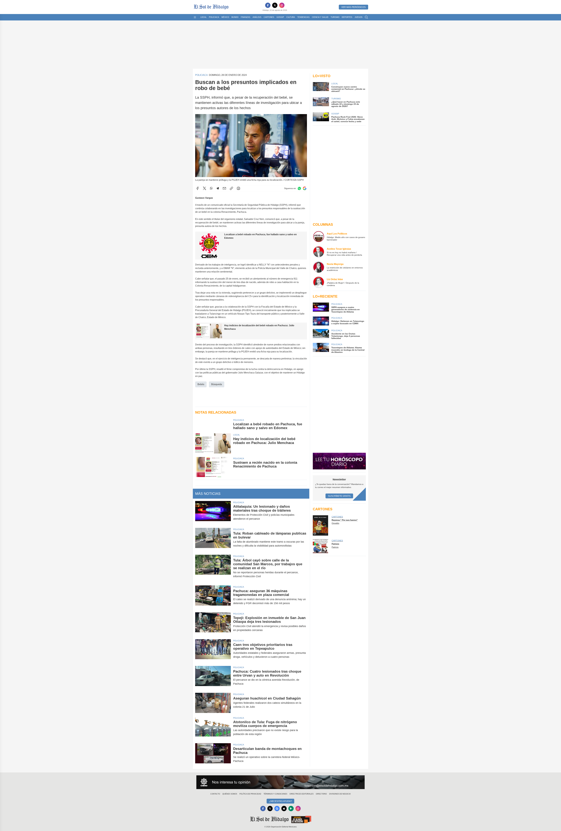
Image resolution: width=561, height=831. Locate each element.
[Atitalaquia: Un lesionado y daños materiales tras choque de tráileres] (213, 512)
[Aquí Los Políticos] (318, 236)
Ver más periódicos (353, 7)
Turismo (335, 17)
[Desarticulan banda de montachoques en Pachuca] (213, 755)
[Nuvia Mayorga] (318, 267)
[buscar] (366, 17)
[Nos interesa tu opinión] (280, 782)
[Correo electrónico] (224, 188)
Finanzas (245, 17)
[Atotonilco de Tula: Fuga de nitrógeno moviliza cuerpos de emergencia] (213, 728)
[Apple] (284, 808)
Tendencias (303, 17)
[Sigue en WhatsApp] (299, 188)
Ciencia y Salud (320, 17)
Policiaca (214, 17)
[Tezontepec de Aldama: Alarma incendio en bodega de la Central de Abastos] (321, 348)
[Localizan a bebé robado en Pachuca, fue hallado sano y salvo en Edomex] (213, 424)
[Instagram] (281, 5)
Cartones (269, 17)
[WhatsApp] (211, 188)
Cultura (290, 17)
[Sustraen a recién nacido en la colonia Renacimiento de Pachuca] (213, 467)
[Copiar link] (231, 188)
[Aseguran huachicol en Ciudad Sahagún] (213, 703)
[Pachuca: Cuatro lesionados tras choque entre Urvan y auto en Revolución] (213, 677)
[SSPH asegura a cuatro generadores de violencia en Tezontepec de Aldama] (321, 308)
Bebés (201, 384)
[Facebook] (267, 5)
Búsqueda (216, 384)
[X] (274, 5)
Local (203, 17)
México (225, 17)
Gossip (280, 17)
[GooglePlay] (291, 808)
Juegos (358, 17)
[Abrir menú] (195, 17)
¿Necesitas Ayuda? (280, 801)
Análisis (257, 17)
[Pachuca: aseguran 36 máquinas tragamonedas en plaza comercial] (213, 597)
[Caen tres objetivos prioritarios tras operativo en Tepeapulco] (213, 651)
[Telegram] (218, 188)
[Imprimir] (238, 188)
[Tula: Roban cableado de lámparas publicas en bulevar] (213, 539)
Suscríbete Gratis (339, 496)
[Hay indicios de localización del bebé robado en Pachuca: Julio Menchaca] (213, 443)
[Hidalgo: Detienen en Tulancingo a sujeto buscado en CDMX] (321, 321)
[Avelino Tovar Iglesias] (318, 252)
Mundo (234, 17)
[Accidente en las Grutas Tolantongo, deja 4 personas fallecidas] (321, 334)
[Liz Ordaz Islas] (318, 282)
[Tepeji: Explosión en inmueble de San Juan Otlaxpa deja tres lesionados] (213, 624)
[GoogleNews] (277, 808)
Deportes (347, 17)
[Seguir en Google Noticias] (304, 188)
